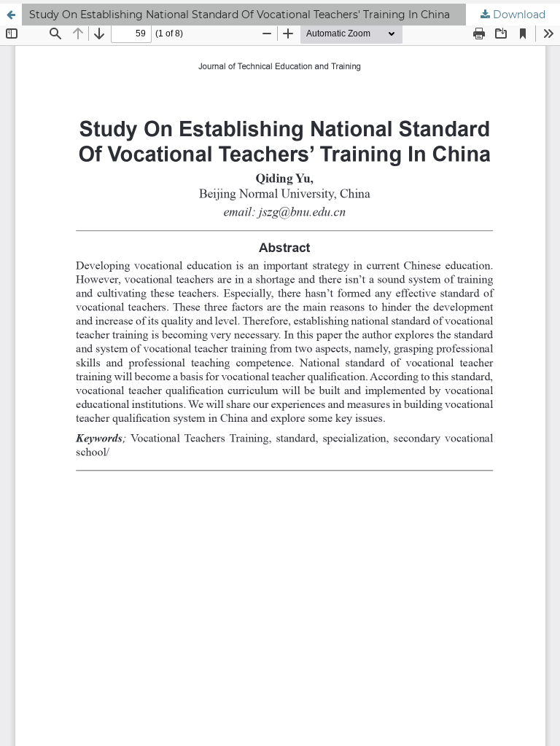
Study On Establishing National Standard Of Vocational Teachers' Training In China (239, 14)
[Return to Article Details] (11, 14)
